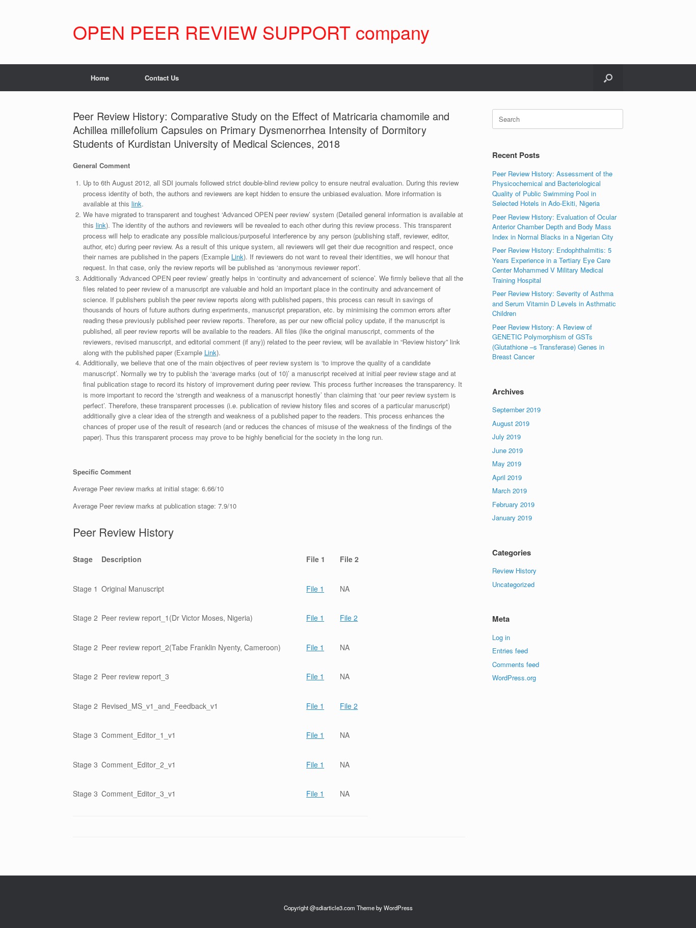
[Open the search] (608, 77)
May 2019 (506, 463)
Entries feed (510, 650)
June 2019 (507, 450)
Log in (501, 637)
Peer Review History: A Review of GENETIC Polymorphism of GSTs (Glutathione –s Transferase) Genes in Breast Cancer (548, 342)
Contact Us (162, 78)
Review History (514, 570)
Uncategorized (513, 584)
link (136, 203)
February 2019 (513, 504)
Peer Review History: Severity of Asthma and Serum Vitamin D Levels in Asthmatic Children (554, 303)
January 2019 (512, 517)
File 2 (349, 618)
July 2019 (506, 436)
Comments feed (515, 664)
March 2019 (509, 490)
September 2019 (516, 409)
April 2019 (507, 477)
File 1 (315, 589)
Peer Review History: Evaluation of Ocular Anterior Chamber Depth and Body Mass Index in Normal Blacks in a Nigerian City (554, 227)
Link (237, 256)
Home (100, 78)
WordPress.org (514, 677)
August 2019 (510, 423)
